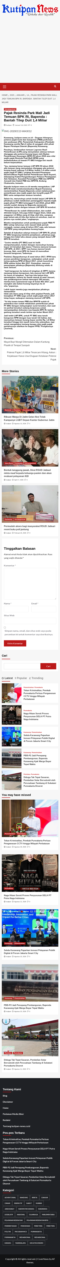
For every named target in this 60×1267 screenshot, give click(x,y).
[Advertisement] (30, 52)
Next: (31, 354)
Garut (29, 1203)
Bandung (24, 1197)
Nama (7, 603)
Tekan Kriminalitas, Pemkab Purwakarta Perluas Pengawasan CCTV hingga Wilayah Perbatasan (26, 1141)
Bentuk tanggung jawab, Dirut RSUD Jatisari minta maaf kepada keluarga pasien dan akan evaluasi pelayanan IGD (28, 473)
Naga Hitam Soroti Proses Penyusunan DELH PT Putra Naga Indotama (37, 716)
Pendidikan (25, 1226)
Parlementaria (48, 1214)
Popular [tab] (21, 678)
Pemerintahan (29, 687)
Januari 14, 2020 (21, 125)
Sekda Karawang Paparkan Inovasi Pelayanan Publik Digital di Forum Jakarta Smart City (39, 738)
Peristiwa (17, 410)
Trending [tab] (37, 678)
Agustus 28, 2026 (20, 847)
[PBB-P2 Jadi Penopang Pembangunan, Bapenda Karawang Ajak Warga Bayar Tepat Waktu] (12, 758)
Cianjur (44, 1197)
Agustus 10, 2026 (20, 423)
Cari (4, 655)
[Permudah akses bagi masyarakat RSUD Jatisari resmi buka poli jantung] (30, 504)
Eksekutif (18, 1203)
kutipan (9, 125)
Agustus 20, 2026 (20, 956)
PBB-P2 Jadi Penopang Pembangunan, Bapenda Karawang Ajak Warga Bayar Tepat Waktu (26, 1169)
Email (34, 603)
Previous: (27, 342)
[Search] (55, 86)
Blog (5, 1095)
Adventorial (10, 1197)
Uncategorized (10, 109)
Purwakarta (38, 687)
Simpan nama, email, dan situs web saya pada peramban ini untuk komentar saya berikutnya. (29, 632)
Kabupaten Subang (26, 1209)
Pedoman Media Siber (13, 1114)
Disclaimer (8, 1102)
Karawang (19, 463)
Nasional (8, 410)
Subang (8, 1243)
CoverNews (43, 1259)
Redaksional (25, 1237)
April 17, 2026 (18, 480)
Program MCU (21, 1231)
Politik (8, 1231)
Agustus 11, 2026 (20, 1069)
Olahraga (33, 1214)
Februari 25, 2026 (20, 533)
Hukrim (39, 1203)
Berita (34, 1197)
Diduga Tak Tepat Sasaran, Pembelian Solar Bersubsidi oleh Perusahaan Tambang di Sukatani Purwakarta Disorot (28, 1063)
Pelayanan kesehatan (14, 1220)
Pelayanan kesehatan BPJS (37, 1220)
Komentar (10, 565)
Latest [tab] (8, 678)
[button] (4, 86)
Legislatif (9, 1214)
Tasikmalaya (20, 1243)
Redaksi (6, 1120)
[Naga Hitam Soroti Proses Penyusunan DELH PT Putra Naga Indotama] (12, 714)
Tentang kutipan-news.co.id (16, 1126)
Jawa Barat (9, 463)
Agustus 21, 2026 (20, 901)
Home (6, 1108)
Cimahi (7, 1203)
